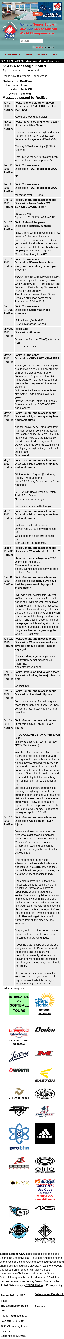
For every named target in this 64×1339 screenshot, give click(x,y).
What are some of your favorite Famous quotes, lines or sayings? (36, 646)
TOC (55, 54)
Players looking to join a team (40, 121)
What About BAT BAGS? (44, 551)
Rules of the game (33, 222)
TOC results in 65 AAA (43, 168)
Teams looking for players (38, 102)
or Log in (43, 47)
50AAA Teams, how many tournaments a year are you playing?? (36, 266)
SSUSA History (34, 1285)
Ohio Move (36, 125)
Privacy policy (54, 1285)
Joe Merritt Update (40, 694)
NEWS (29, 54)
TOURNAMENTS (11, 54)
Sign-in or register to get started (21, 70)
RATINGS (42, 54)
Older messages (12, 988)
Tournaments (30, 165)
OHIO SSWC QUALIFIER (44, 358)
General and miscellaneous (39, 199)
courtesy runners (40, 225)
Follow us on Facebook (49, 1294)
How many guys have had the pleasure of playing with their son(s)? (35, 584)
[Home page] (10, 39)
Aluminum (35, 332)
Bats (25, 329)
